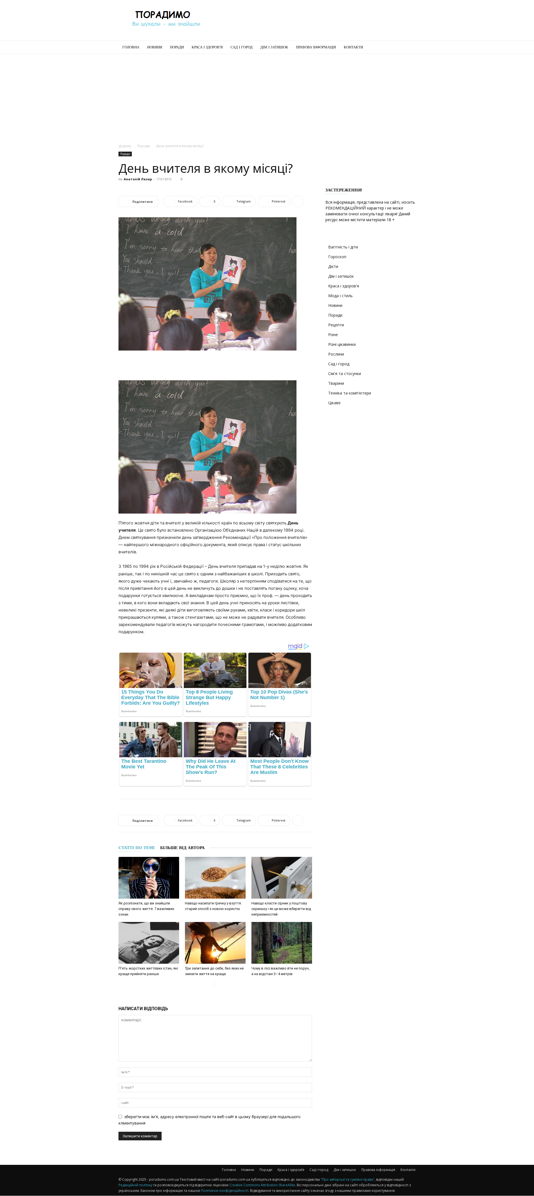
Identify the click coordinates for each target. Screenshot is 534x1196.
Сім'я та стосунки (344, 373)
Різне (333, 334)
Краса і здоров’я (207, 47)
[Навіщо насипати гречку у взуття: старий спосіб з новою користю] (215, 878)
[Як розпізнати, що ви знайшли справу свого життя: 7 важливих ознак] (148, 878)
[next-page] (218, 985)
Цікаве (334, 402)
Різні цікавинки (342, 344)
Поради (177, 47)
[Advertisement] (314, 20)
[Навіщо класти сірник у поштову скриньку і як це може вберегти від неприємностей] (281, 878)
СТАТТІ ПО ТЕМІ (136, 847)
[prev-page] (209, 985)
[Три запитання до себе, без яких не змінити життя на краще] (215, 943)
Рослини (336, 354)
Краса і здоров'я (343, 285)
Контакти (353, 47)
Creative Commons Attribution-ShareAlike (262, 1185)
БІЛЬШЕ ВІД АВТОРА (182, 847)
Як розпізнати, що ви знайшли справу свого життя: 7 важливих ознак (146, 908)
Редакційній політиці (135, 1185)
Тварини (336, 383)
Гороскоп (337, 256)
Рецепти (336, 324)
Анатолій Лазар (138, 179)
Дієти (333, 266)
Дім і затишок (274, 47)
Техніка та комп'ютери (349, 393)
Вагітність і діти (343, 247)
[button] (409, 47)
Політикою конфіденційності (224, 1190)
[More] (298, 201)
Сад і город (242, 47)
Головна (130, 47)
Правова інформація (316, 47)
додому (124, 146)
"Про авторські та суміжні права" (347, 1179)
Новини (154, 47)
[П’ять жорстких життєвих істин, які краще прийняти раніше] (148, 943)
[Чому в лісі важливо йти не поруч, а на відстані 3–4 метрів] (281, 943)
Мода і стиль (340, 295)
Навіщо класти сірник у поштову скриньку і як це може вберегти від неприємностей (281, 908)
